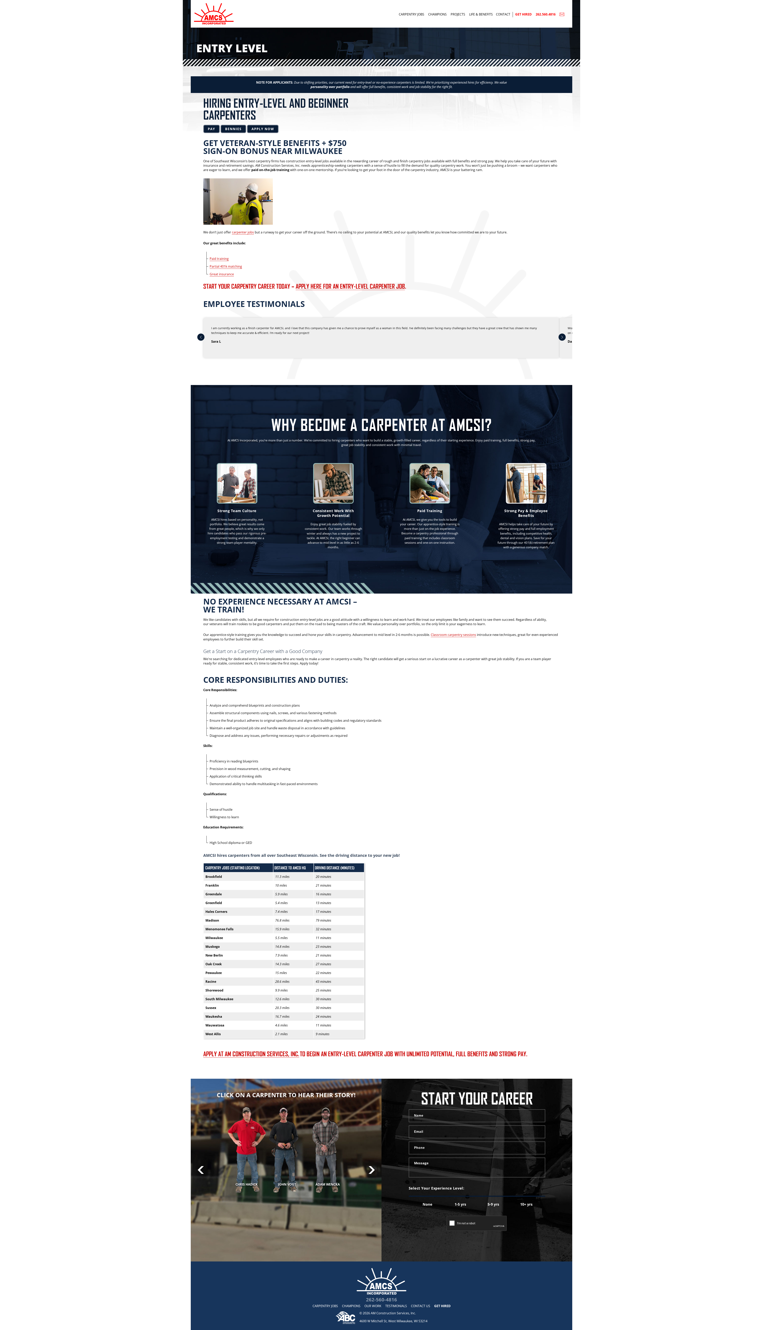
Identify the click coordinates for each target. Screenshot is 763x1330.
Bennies (233, 129)
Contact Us (420, 1306)
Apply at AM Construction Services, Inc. (251, 1053)
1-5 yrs (460, 1204)
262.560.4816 (546, 14)
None (427, 1204)
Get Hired (523, 14)
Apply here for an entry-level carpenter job (350, 286)
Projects (458, 14)
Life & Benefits (481, 14)
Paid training (219, 258)
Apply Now (263, 129)
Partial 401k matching (226, 266)
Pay (211, 129)
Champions (437, 14)
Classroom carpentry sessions (453, 635)
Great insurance (222, 274)
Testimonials (396, 1306)
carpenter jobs (243, 232)
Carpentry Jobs (411, 14)
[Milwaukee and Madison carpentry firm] (381, 1281)
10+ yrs (526, 1204)
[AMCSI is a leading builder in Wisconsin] (238, 2)
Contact (503, 14)
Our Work (372, 1306)
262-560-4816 (381, 1299)
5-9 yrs (493, 1204)
